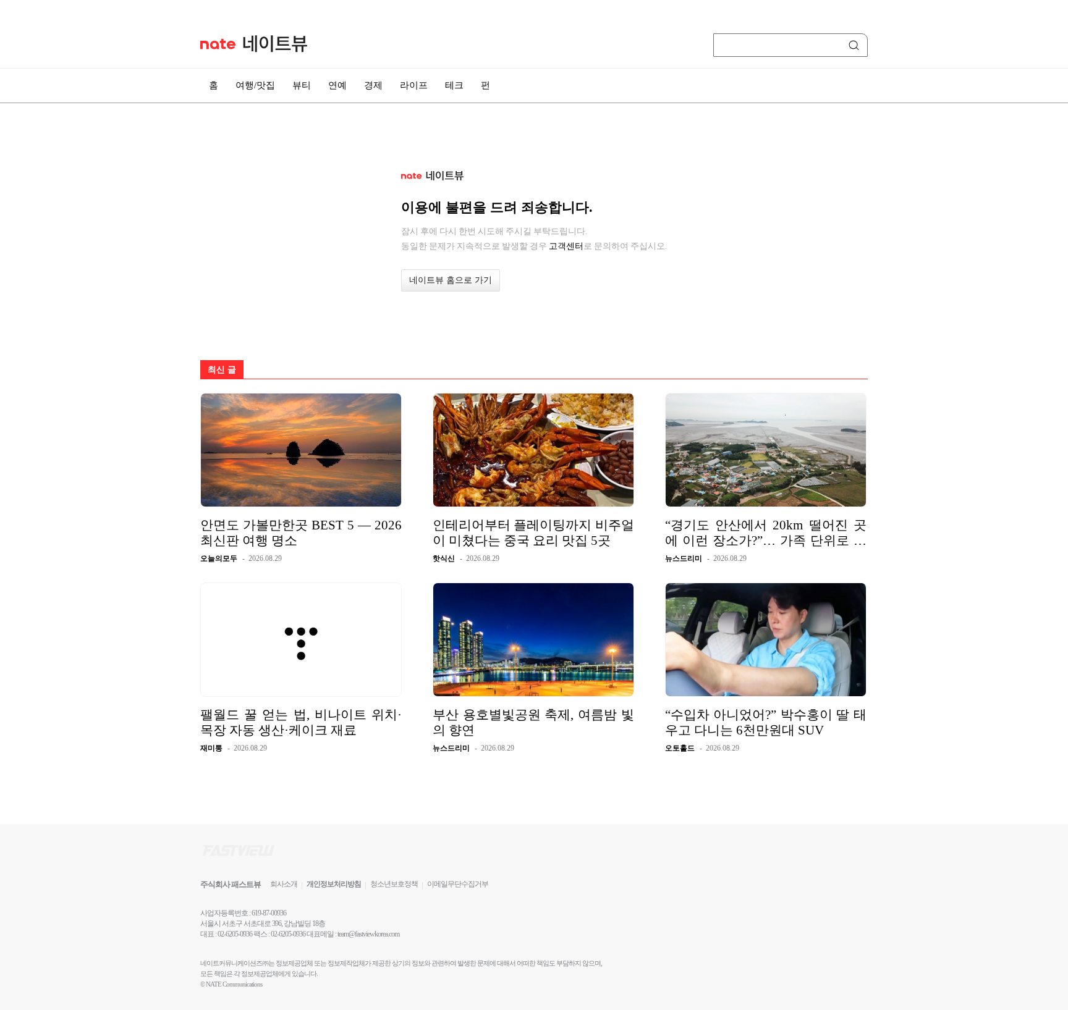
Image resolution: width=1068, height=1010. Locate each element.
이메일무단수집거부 (457, 884)
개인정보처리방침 (334, 884)
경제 (373, 85)
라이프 (414, 85)
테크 (454, 85)
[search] (856, 45)
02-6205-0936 (235, 934)
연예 (337, 85)
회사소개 (283, 884)
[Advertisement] (929, 331)
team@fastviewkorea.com (368, 934)
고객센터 (566, 246)
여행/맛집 (255, 85)
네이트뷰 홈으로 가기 (450, 280)
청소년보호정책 (394, 884)
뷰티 (301, 85)
